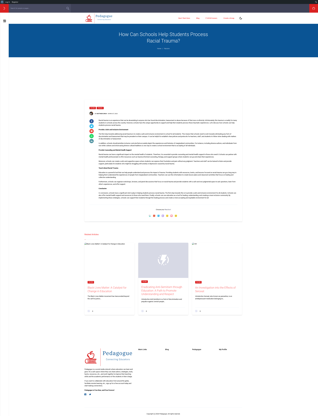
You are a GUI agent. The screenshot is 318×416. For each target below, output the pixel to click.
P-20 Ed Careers (211, 18)
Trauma (100, 108)
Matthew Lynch (102, 113)
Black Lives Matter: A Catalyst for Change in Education (107, 289)
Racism (93, 108)
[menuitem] (2, 2)
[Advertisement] (163, 76)
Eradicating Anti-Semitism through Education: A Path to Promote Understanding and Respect (161, 290)
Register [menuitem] (15, 2)
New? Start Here (184, 18)
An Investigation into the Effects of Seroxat (215, 289)
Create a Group (228, 18)
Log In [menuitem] (7, 2)
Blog (197, 18)
